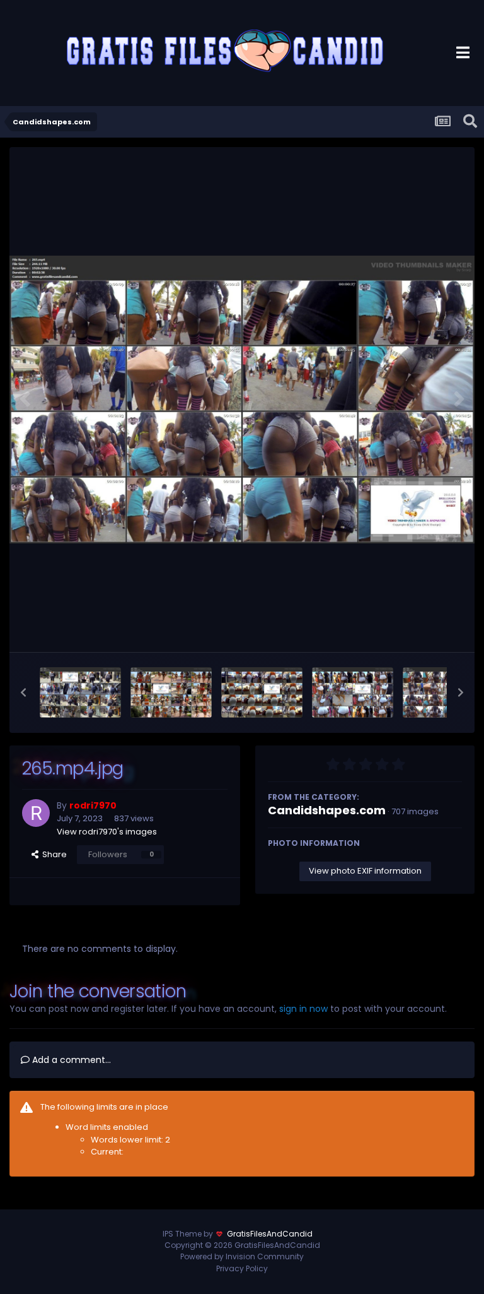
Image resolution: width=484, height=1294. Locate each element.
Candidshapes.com (327, 810)
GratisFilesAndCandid (270, 1233)
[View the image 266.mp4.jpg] (352, 692)
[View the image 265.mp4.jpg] (443, 692)
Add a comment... (70, 1060)
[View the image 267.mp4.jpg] (261, 692)
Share (52, 854)
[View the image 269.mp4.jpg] (80, 692)
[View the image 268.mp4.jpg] (171, 692)
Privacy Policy (242, 1268)
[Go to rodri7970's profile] (36, 813)
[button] (23, 692)
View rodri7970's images (107, 832)
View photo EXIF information (365, 871)
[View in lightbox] (242, 400)
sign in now (303, 1008)
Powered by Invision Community (242, 1256)
